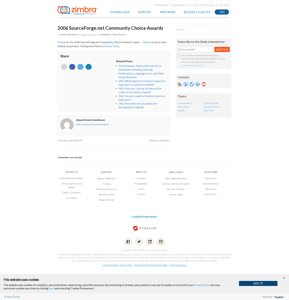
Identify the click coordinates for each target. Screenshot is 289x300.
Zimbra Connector (71, 192)
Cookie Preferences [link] (144, 216)
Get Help (223, 5)
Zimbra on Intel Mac (159, 140)
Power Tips (209, 110)
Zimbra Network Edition (72, 178)
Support (145, 12)
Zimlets (181, 110)
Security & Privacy (212, 107)
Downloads (120, 12)
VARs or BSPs (176, 172)
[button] (284, 277)
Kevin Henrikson (69, 34)
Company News (185, 103)
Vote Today (113, 46)
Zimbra (147, 42)
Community (105, 34)
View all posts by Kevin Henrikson (94, 124)
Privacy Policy (126, 265)
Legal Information (110, 265)
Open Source (179, 5)
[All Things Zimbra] (77, 12)
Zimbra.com (161, 5)
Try (222, 12)
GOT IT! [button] (258, 283)
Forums (194, 5)
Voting (61, 42)
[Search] (226, 29)
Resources (209, 5)
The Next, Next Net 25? (70, 140)
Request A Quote (197, 12)
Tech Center (211, 194)
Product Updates (211, 103)
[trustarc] (279, 296)
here (51, 288)
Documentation (211, 183)
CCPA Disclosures (178, 265)
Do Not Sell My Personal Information (150, 265)
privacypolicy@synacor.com (191, 65)
